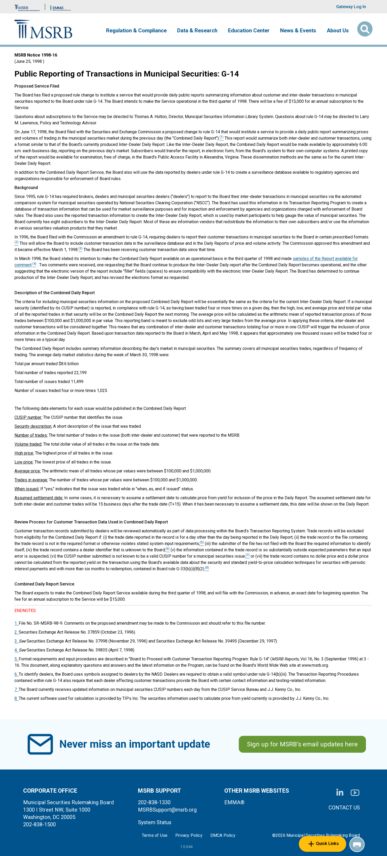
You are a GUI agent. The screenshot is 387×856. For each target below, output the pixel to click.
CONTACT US (344, 807)
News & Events (298, 30)
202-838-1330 (154, 802)
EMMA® (234, 802)
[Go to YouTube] (355, 792)
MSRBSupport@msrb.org (167, 810)
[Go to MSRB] (27, 6)
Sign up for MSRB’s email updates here (302, 744)
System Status (154, 822)
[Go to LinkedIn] (339, 792)
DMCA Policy (222, 835)
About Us (338, 30)
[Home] (43, 29)
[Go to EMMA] (60, 6)
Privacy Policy (188, 835)
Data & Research (197, 30)
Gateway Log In (351, 6)
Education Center (249, 30)
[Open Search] (365, 29)
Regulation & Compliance (136, 30)
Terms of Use (154, 835)
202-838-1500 (39, 824)
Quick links (327, 843)
